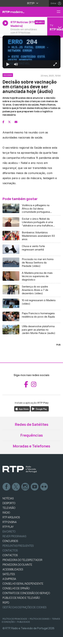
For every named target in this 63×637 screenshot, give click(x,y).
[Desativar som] (13, 633)
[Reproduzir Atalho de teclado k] (5, 633)
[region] (31, 318)
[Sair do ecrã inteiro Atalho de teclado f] (58, 633)
